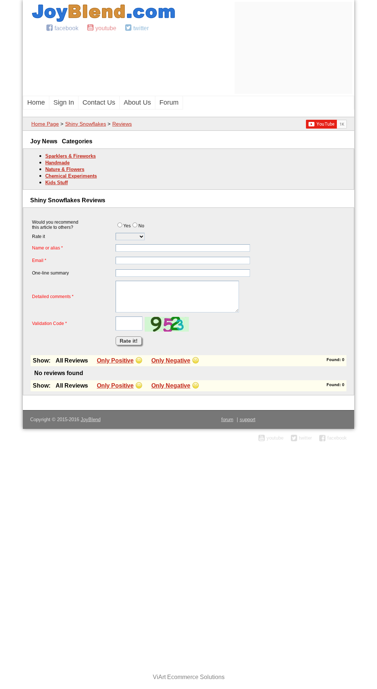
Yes (127, 225)
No (141, 225)
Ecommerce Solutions (196, 677)
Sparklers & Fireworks (70, 156)
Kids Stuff (56, 182)
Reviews (122, 124)
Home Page (45, 124)
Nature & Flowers (64, 169)
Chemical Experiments (71, 176)
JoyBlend (91, 419)
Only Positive (115, 360)
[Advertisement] (293, 48)
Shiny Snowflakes (85, 124)
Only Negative (170, 360)
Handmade (57, 162)
